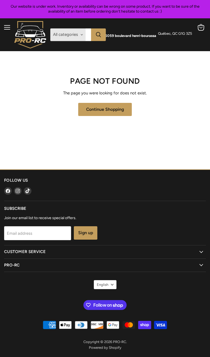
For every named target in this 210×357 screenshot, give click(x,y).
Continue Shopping (105, 109)
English (102, 285)
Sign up (85, 232)
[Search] (98, 34)
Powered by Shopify (105, 348)
